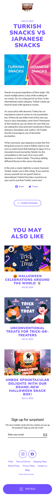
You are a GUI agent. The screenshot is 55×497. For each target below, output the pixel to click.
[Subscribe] (44, 435)
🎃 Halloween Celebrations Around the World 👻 (27, 279)
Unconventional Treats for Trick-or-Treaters (27, 331)
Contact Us (42, 465)
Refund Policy (14, 465)
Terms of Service (23, 461)
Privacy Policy (29, 465)
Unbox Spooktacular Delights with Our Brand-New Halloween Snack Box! (27, 387)
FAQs (10, 461)
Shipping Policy (40, 461)
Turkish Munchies (29, 203)
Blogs (27, 470)
